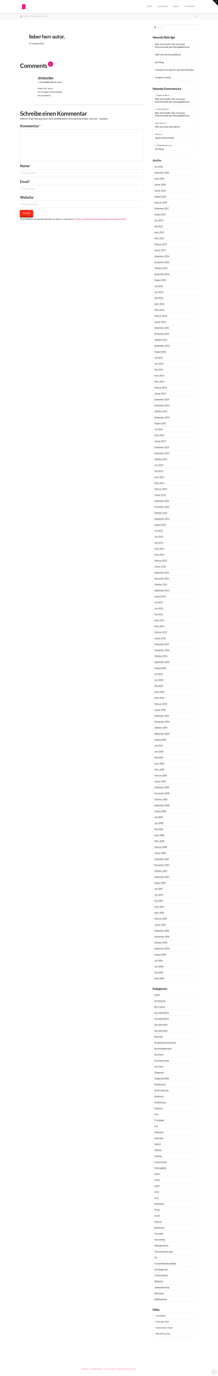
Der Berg (159, 62)
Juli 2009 (158, 745)
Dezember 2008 (161, 787)
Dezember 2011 (161, 572)
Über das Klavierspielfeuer (168, 54)
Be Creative (159, 1006)
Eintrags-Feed (162, 1321)
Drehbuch (159, 1096)
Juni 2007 (158, 894)
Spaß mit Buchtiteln (164, 137)
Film (156, 1114)
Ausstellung (159, 1001)
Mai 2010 (158, 686)
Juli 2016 (158, 286)
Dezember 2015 (161, 327)
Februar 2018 (160, 202)
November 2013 (161, 453)
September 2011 (162, 590)
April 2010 (159, 691)
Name (25, 166)
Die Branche (160, 1084)
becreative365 (161, 1024)
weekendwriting (161, 1287)
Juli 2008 (158, 817)
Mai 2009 (158, 757)
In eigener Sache (163, 77)
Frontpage (159, 1120)
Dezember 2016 (161, 256)
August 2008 (160, 811)
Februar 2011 (160, 632)
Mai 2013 (158, 471)
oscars (157, 1215)
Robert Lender (162, 95)
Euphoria (158, 1108)
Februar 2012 (160, 560)
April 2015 (159, 375)
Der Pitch (158, 1066)
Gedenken (159, 1132)
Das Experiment (161, 1060)
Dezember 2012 (161, 500)
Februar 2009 (160, 775)
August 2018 (160, 196)
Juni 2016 (158, 292)
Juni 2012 (158, 536)
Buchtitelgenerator (163, 1048)
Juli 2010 (158, 674)
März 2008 (159, 841)
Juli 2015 (158, 357)
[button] (215, 3)
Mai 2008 (158, 829)
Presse (85, 1369)
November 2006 (161, 936)
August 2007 (160, 882)
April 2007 (159, 906)
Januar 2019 (160, 190)
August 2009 (160, 739)
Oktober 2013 (160, 459)
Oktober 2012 (160, 512)
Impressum (96, 1369)
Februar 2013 (160, 489)
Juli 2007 (158, 888)
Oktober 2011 (160, 584)
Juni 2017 (158, 220)
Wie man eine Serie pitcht (167, 126)
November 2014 (161, 405)
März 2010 (159, 697)
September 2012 (162, 518)
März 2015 (159, 381)
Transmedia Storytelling (165, 1263)
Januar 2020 (160, 184)
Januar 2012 (160, 566)
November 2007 (161, 865)
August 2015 (160, 351)
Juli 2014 (158, 429)
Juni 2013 (158, 465)
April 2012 (159, 548)
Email (25, 181)
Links (156, 1192)
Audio (157, 994)
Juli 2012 (158, 530)
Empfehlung (160, 1102)
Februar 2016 (160, 315)
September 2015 (162, 345)
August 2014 (160, 423)
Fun (156, 1126)
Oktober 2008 (160, 799)
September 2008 (162, 805)
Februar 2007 (160, 918)
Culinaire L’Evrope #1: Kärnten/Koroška (174, 69)
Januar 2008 (160, 853)
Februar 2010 (160, 703)
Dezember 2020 (161, 172)
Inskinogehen (160, 1168)
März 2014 (159, 435)
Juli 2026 (158, 166)
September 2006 (162, 948)
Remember (159, 1227)
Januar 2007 (160, 924)
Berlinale (158, 1036)
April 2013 (159, 477)
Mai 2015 (158, 369)
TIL (155, 1257)
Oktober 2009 (160, 727)
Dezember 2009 (161, 715)
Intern (157, 1174)
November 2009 (161, 721)
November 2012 (161, 506)
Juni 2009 (158, 751)
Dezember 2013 (161, 447)
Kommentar (30, 126)
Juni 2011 (158, 608)
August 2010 (160, 668)
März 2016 (159, 309)
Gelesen (158, 1150)
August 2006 (160, 954)
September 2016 (162, 274)
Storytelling (159, 1239)
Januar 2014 (160, 441)
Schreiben (159, 1233)
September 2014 (162, 417)
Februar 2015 (160, 387)
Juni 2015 (158, 363)
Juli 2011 (158, 602)
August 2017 (160, 214)
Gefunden (158, 1138)
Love (156, 1197)
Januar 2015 (160, 393)
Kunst (157, 1179)
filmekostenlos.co (163, 145)
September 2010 (162, 662)
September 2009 (162, 733)
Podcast (158, 1221)
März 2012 (159, 554)
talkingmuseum (161, 1245)
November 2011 (161, 578)
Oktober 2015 (160, 339)
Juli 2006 (158, 960)
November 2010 (161, 650)
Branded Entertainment (165, 1042)
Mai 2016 (158, 298)
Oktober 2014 (160, 411)
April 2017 (159, 232)
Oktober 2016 (160, 268)
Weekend (158, 1281)
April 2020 (159, 178)
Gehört (157, 1144)
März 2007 (159, 912)
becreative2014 (161, 1012)
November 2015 (161, 333)
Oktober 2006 (160, 942)
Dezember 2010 (161, 644)
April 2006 (159, 978)
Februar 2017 (160, 244)
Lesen (157, 1185)
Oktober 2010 (160, 656)
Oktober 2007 (160, 871)
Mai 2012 (158, 542)
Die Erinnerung (161, 1090)
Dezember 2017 (161, 208)
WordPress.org (163, 1333)
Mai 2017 (158, 226)
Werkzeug (159, 1293)
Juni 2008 (158, 823)
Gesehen (158, 1156)
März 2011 (159, 626)
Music (157, 1209)
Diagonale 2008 (161, 1078)
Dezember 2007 (161, 859)
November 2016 (161, 262)
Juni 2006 (158, 966)
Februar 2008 (160, 847)
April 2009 (159, 763)
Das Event (159, 1054)
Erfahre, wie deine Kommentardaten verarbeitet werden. (100, 219)
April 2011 (159, 620)
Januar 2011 (160, 638)
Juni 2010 (158, 680)
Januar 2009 (160, 781)
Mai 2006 (158, 972)
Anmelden (161, 1315)
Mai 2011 (158, 614)
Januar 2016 (160, 321)
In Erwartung (160, 1162)
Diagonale (159, 1072)
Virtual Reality (161, 1275)
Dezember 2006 (161, 930)
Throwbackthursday (163, 1251)
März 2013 (159, 483)
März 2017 (159, 238)
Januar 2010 (160, 709)
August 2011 (160, 596)
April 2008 (159, 835)
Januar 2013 (160, 495)
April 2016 (159, 304)
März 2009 (159, 769)
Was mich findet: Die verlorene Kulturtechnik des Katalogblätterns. (172, 45)
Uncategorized (161, 1269)
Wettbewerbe (160, 1299)
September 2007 (162, 877)
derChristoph (162, 109)
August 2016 (160, 280)
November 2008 (161, 793)
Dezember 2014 (161, 399)
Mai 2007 (158, 900)
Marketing (159, 1203)
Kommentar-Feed (164, 1327)
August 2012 (160, 524)
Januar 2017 (160, 250)
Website (27, 197)
